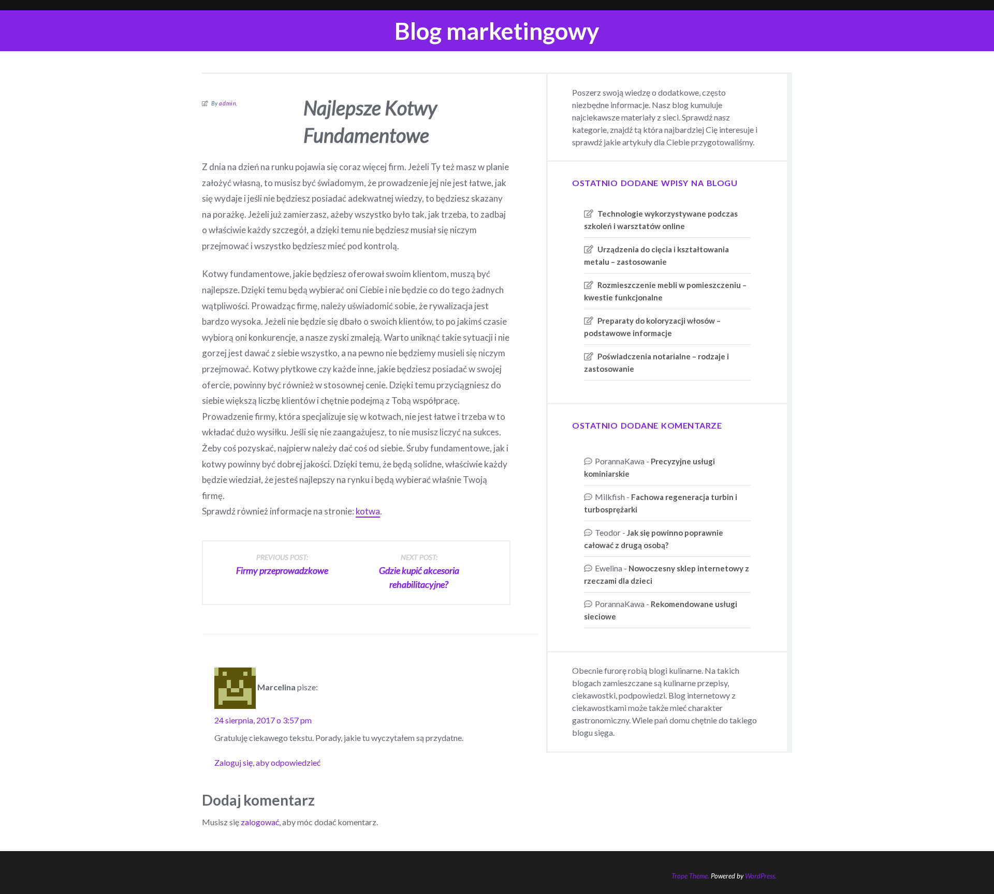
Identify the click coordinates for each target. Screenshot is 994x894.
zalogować (260, 822)
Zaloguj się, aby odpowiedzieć (267, 762)
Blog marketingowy (497, 31)
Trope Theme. (690, 876)
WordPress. (761, 876)
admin (227, 103)
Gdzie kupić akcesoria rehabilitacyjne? (419, 571)
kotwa (368, 511)
